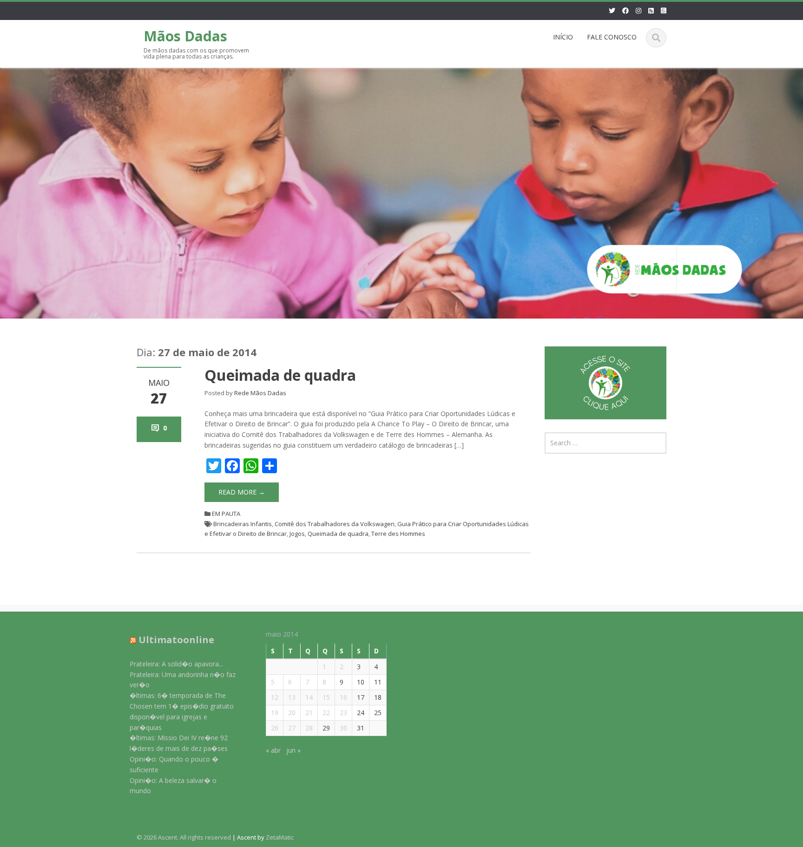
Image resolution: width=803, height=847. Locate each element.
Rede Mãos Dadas (260, 393)
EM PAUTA (226, 513)
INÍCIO (563, 37)
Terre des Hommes (398, 533)
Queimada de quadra (280, 375)
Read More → (241, 492)
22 (326, 712)
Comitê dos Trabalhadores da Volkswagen (335, 524)
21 (309, 712)
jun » (293, 750)
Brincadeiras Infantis (242, 524)
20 (292, 712)
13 (292, 697)
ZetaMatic (280, 837)
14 (309, 697)
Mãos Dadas (185, 36)
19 (274, 712)
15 (326, 697)
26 (274, 727)
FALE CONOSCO (612, 37)
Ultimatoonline (176, 639)
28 (309, 727)
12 (274, 697)
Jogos (297, 533)
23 (343, 712)
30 (343, 727)
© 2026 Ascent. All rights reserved (184, 837)
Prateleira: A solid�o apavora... (176, 663)
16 (343, 697)
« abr (273, 750)
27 (292, 727)
